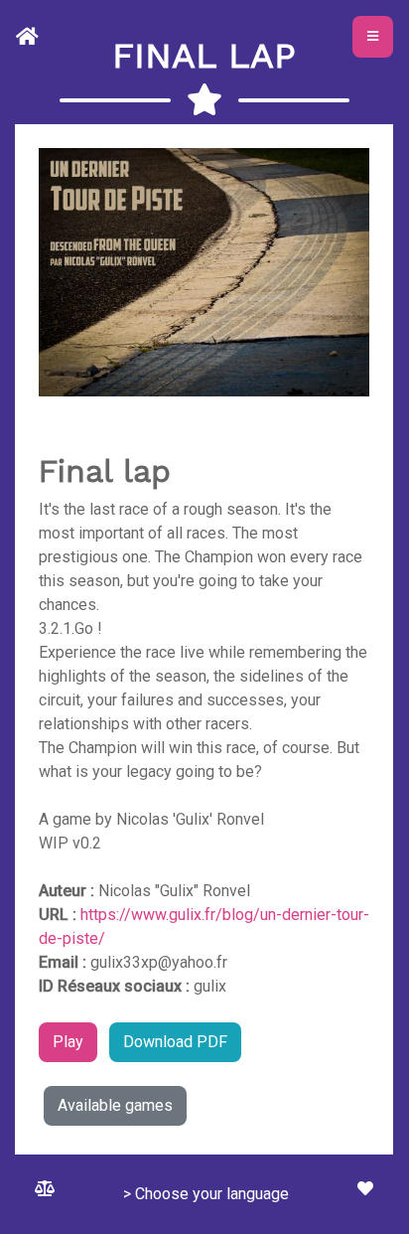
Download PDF (175, 1041)
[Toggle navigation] (372, 37)
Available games (115, 1105)
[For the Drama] (31, 37)
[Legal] (45, 1188)
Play (68, 1041)
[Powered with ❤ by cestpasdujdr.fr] (365, 1188)
